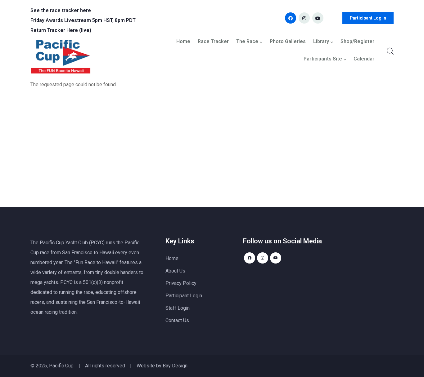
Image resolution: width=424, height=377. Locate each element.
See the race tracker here (60, 10)
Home (183, 41)
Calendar (364, 59)
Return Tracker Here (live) (60, 30)
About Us (175, 271)
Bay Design (175, 366)
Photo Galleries (288, 41)
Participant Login (183, 296)
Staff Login (177, 308)
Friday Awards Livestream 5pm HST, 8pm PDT (83, 20)
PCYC (66, 282)
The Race (247, 41)
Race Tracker (213, 41)
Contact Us (177, 320)
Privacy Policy (180, 283)
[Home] (60, 58)
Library (321, 41)
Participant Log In (368, 18)
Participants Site (323, 59)
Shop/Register (357, 41)
